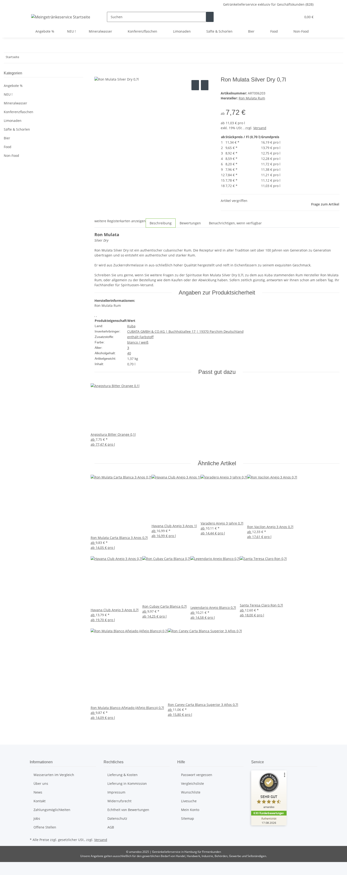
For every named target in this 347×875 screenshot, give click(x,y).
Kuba (131, 326)
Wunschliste (190, 792)
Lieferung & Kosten (122, 775)
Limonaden (12, 120)
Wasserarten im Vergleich (54, 775)
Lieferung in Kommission (127, 783)
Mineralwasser (15, 103)
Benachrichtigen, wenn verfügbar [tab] (235, 223)
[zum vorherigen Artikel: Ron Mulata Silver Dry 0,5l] (23, 58)
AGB (110, 827)
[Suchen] (210, 17)
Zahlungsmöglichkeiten (52, 809)
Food (7, 147)
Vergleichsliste (192, 783)
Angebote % (13, 85)
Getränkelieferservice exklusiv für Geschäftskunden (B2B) (268, 4)
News (38, 792)
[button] (288, 17)
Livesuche (189, 801)
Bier (7, 138)
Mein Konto (190, 809)
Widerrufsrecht (119, 801)
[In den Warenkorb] (98, 73)
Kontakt (40, 801)
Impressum (116, 792)
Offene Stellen (45, 827)
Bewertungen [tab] (190, 223)
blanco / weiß (137, 342)
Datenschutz (117, 818)
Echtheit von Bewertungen (128, 809)
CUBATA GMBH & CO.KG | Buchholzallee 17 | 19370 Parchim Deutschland (185, 331)
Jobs (37, 818)
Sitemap (187, 818)
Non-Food (11, 155)
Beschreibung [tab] (161, 223)
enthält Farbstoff (140, 337)
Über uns (41, 783)
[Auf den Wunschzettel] (204, 85)
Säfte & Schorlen (17, 129)
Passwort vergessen (196, 775)
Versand (259, 128)
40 (129, 353)
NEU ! (8, 94)
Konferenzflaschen (18, 112)
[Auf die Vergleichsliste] (195, 85)
